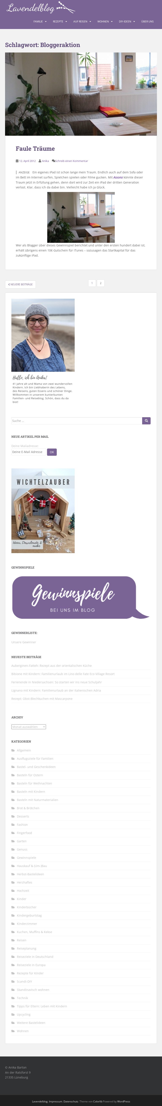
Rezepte (58, 21)
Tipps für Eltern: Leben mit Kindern (42, 1006)
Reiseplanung (26, 948)
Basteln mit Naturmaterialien (37, 800)
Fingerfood (24, 833)
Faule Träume (35, 148)
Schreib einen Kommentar (71, 161)
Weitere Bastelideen (31, 1023)
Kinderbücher (26, 907)
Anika (45, 161)
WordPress (123, 1101)
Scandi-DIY (24, 981)
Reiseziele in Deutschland (35, 957)
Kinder (21, 899)
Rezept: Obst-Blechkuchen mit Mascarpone (42, 699)
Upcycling (24, 1014)
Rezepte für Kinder (30, 973)
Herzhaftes (24, 882)
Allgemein (24, 750)
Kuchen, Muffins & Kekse (34, 932)
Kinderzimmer (27, 924)
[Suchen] (146, 420)
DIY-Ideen (125, 21)
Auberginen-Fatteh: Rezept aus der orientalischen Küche (51, 666)
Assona (118, 177)
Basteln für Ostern (30, 775)
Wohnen (103, 21)
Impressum (55, 1101)
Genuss (22, 849)
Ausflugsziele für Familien (35, 759)
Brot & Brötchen (28, 808)
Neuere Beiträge (21, 284)
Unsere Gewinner (23, 642)
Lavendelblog (40, 1101)
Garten (22, 841)
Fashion (22, 825)
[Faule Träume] (81, 94)
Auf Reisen (80, 21)
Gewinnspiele (26, 858)
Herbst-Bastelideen (30, 874)
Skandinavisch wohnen (33, 990)
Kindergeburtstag (29, 915)
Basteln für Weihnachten (34, 783)
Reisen (21, 940)
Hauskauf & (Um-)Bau (32, 866)
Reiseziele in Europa (31, 965)
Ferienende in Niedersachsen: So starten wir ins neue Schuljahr (56, 682)
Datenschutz (70, 1101)
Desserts (23, 816)
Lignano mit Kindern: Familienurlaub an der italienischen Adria (56, 690)
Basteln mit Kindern (31, 792)
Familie (38, 21)
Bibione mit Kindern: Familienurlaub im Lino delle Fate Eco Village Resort (63, 674)
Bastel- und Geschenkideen (36, 767)
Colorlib (97, 1101)
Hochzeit (23, 891)
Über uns (147, 21)
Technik (22, 998)
